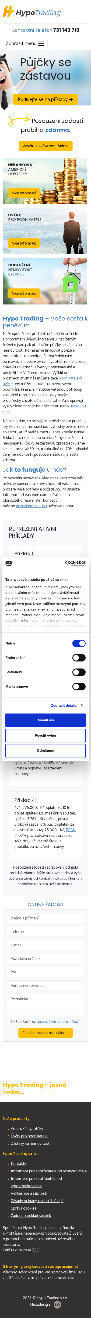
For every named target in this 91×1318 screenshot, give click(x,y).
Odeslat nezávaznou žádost (45, 1032)
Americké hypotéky (27, 1128)
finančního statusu (31, 506)
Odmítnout (45, 750)
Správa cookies (23, 1208)
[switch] (79, 657)
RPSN (71, 829)
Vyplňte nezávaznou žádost (46, 146)
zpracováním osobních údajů (58, 1022)
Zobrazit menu (22, 43)
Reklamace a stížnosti (29, 1193)
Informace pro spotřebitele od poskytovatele (49, 1171)
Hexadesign (40, 1304)
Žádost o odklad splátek (31, 1215)
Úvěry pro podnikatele (29, 1136)
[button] (41, 1266)
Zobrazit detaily (64, 705)
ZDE (35, 1250)
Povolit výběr (45, 735)
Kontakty (18, 1163)
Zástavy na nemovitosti (30, 1143)
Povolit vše (46, 720)
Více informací (24, 193)
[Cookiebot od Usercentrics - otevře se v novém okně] (65, 563)
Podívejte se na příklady (43, 99)
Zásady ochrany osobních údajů (37, 1200)
